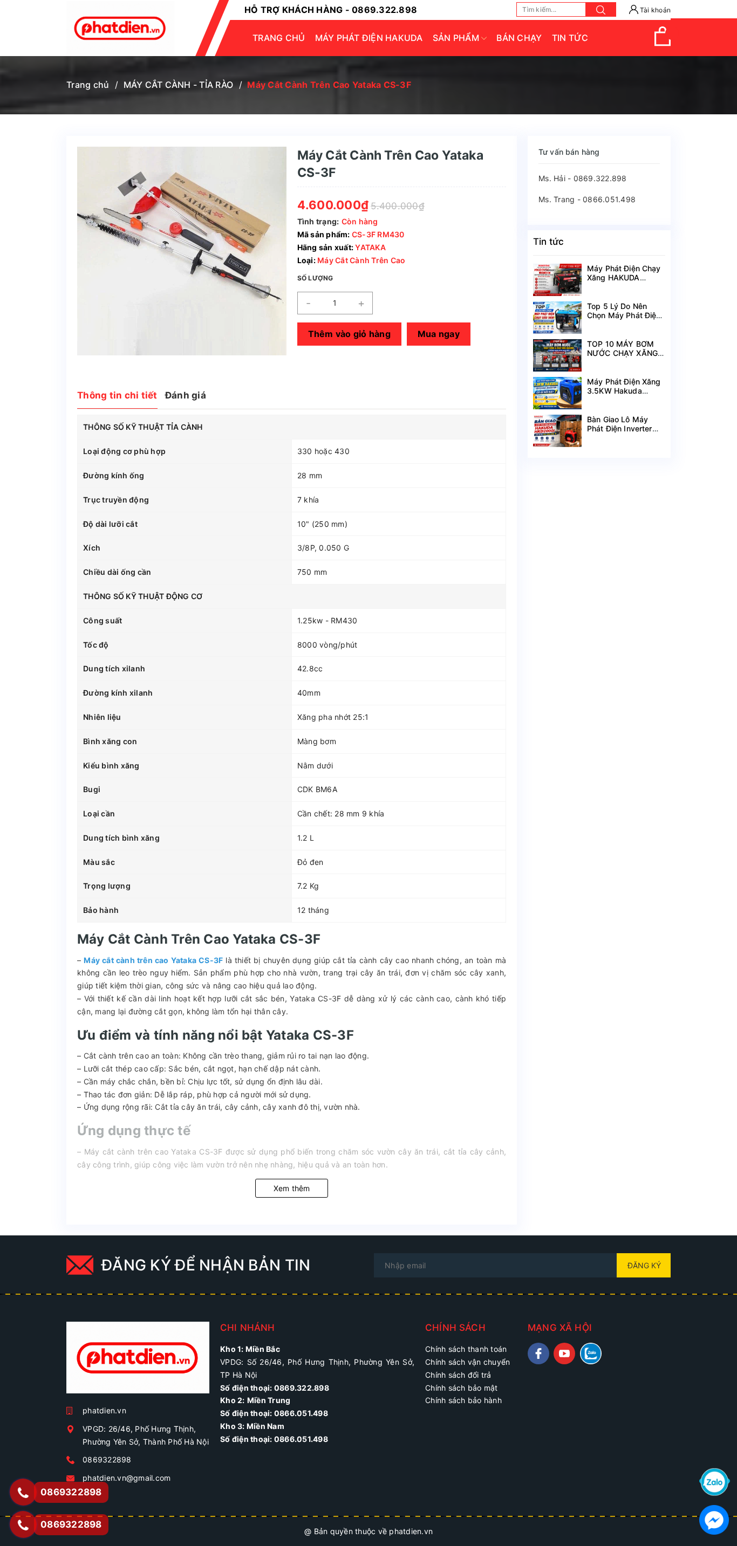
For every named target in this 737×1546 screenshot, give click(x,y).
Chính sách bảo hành (463, 1400)
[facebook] (538, 1353)
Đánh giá (185, 395)
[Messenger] (714, 1518)
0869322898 (107, 1459)
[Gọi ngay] (23, 1492)
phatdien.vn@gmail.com (126, 1477)
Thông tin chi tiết (117, 395)
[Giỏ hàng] (662, 43)
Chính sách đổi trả (458, 1374)
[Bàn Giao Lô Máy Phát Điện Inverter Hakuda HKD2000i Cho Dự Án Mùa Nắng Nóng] (557, 431)
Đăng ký (644, 1265)
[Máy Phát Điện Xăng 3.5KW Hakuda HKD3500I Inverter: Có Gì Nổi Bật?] (557, 393)
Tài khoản (654, 10)
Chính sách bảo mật (461, 1387)
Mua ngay (439, 333)
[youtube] (564, 1353)
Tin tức (548, 241)
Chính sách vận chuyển (467, 1361)
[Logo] (120, 28)
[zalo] (591, 1353)
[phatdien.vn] (137, 1361)
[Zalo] (714, 1481)
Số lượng (315, 278)
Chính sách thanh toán (466, 1348)
